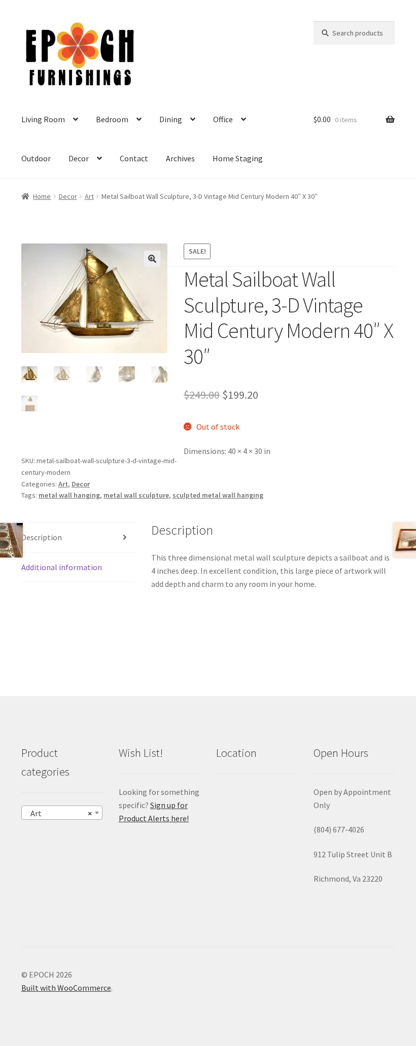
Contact (134, 158)
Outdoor (36, 158)
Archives (180, 158)
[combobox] (61, 813)
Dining (170, 119)
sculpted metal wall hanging (217, 495)
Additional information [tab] (61, 567)
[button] (152, 259)
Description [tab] (41, 537)
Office (223, 119)
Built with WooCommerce (66, 988)
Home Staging (238, 158)
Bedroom (112, 119)
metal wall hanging (69, 495)
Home (42, 196)
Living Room (43, 119)
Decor (78, 158)
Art (89, 196)
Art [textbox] (59, 813)
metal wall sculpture (136, 495)
